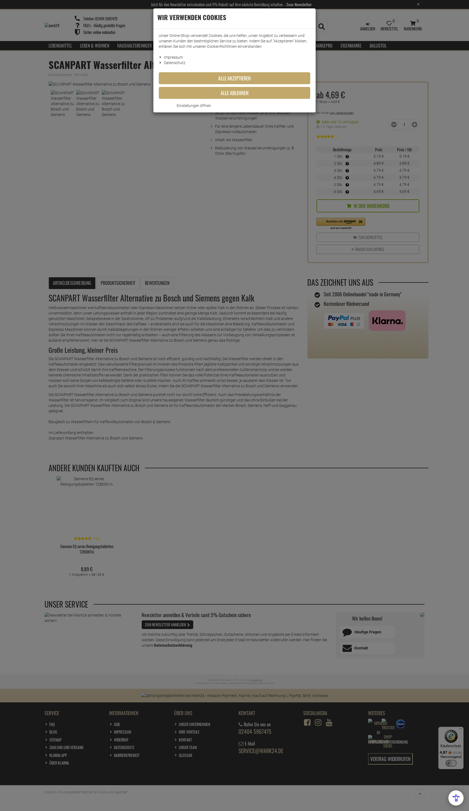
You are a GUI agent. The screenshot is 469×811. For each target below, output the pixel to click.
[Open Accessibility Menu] (456, 798)
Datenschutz (174, 63)
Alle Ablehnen (235, 92)
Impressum (173, 57)
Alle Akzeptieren (234, 78)
